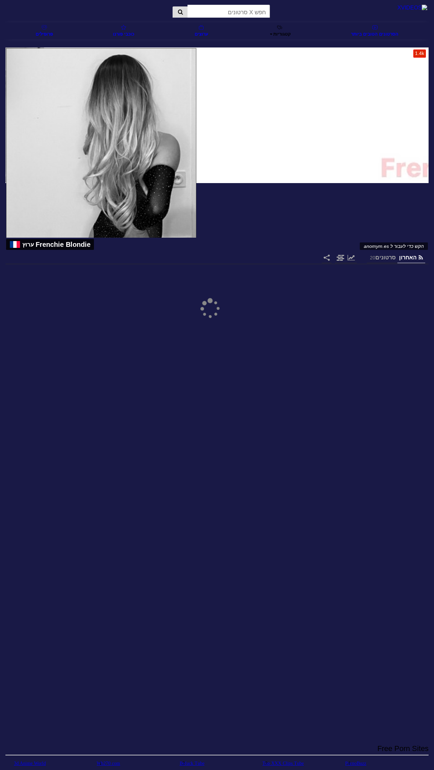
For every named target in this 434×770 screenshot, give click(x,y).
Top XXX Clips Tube (283, 763)
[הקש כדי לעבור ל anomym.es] (217, 115)
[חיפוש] (180, 12)
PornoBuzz (355, 763)
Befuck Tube (192, 763)
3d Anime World (30, 763)
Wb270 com (108, 763)
